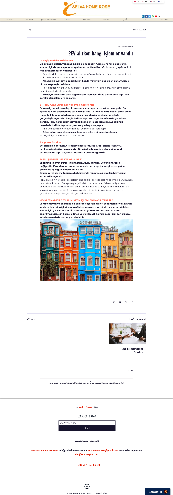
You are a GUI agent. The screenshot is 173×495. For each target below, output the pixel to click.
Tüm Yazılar (139, 29)
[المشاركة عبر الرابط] (113, 302)
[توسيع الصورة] (86, 250)
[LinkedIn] (143, 16)
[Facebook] (146, 16)
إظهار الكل (31, 319)
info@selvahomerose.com (73, 450)
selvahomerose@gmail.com (103, 450)
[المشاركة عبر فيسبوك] (132, 302)
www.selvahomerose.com (44, 450)
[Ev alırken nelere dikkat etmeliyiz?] (127, 333)
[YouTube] (156, 16)
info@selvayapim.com (86, 454)
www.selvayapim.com (130, 450)
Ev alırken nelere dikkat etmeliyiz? (132, 350)
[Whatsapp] (153, 16)
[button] (30, 30)
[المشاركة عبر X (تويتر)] (126, 302)
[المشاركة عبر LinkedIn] (120, 302)
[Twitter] (149, 16)
